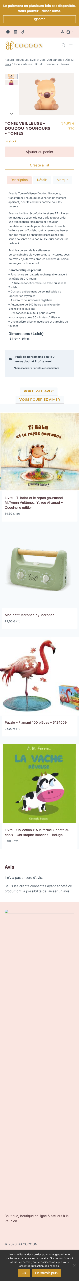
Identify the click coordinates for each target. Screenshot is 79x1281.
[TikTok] (23, 32)
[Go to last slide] (12, 76)
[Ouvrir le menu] (70, 45)
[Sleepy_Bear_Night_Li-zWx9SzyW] (46, 94)
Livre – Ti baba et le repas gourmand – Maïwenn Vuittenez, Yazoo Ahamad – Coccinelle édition (35, 502)
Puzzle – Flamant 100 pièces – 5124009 (36, 722)
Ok (24, 1273)
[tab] (19, 180)
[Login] (62, 32)
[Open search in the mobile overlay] (63, 45)
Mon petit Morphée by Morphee (29, 615)
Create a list (39, 165)
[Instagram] (15, 32)
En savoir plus (46, 1273)
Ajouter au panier (39, 152)
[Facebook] (8, 32)
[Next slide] (12, 114)
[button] (11, 82)
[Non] (74, 1265)
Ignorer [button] (39, 19)
